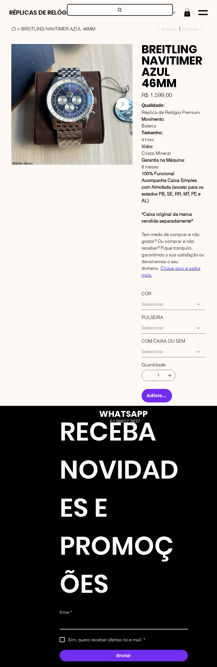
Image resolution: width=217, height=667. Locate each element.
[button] (187, 12)
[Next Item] (122, 104)
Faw (133, 447)
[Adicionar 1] (169, 375)
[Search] (120, 10)
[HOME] (13, 29)
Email (66, 612)
